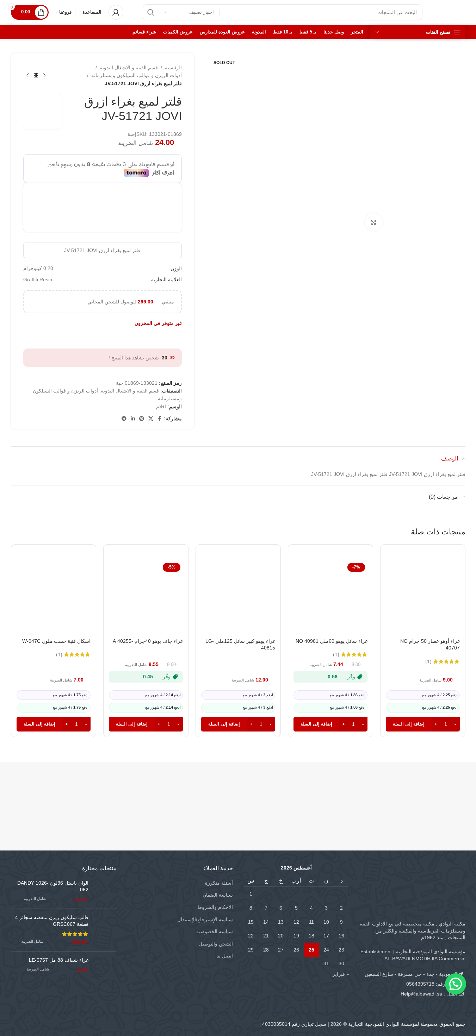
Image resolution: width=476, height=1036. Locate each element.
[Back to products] (36, 75)
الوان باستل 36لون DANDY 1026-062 (52, 886)
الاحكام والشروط (215, 907)
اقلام (161, 406)
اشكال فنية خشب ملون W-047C (56, 641)
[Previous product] (44, 75)
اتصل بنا (224, 956)
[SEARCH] (151, 12)
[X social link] (150, 418)
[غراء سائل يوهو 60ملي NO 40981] (330, 597)
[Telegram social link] (124, 418)
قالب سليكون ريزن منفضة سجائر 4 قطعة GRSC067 (51, 921)
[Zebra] (276, 791)
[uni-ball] (124, 791)
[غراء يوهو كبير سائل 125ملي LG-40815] (238, 597)
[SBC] (352, 791)
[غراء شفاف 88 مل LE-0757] (105, 968)
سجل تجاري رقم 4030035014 (294, 1024)
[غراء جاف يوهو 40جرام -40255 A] (146, 597)
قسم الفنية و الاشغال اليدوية (129, 67)
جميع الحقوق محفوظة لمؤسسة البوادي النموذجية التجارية (406, 1024)
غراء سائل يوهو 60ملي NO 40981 (331, 641)
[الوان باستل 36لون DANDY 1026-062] (105, 891)
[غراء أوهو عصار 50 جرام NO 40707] (423, 597)
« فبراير (341, 974)
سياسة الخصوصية (214, 931)
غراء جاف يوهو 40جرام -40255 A (148, 641)
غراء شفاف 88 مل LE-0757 (58, 960)
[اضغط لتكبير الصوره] (373, 222)
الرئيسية (173, 67)
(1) (428, 661)
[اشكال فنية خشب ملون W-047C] (54, 597)
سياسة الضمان (218, 895)
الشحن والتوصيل (216, 944)
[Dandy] (427, 791)
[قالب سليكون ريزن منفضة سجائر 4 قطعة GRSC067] (105, 930)
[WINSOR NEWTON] (200, 791)
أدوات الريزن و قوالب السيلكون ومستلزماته (136, 75)
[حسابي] (116, 12)
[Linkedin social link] (133, 418)
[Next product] (27, 75)
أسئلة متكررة (219, 883)
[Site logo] (451, 12)
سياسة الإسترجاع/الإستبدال (205, 919)
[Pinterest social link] (141, 418)
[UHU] (49, 791)
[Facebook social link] (159, 418)
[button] (423, 724)
